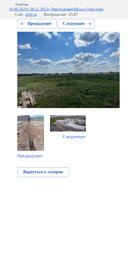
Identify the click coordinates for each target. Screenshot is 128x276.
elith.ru (31, 14)
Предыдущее (39, 23)
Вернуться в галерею (43, 172)
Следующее (74, 23)
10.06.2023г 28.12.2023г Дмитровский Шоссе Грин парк (56, 9)
